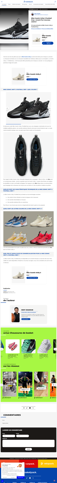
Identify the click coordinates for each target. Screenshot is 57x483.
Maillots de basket (16, 4)
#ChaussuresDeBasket (36, 28)
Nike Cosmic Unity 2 (26, 56)
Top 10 (30, 4)
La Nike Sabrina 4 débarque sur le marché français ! (28, 355)
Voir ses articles (25, 319)
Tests (9, 4)
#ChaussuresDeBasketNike (47, 28)
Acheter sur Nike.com (48, 43)
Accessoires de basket (38, 4)
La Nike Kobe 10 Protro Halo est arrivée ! (44, 355)
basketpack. (12, 458)
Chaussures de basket (19, 458)
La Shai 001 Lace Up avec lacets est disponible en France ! (13, 355)
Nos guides (24, 4)
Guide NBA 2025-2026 (50, 4)
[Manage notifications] (54, 480)
